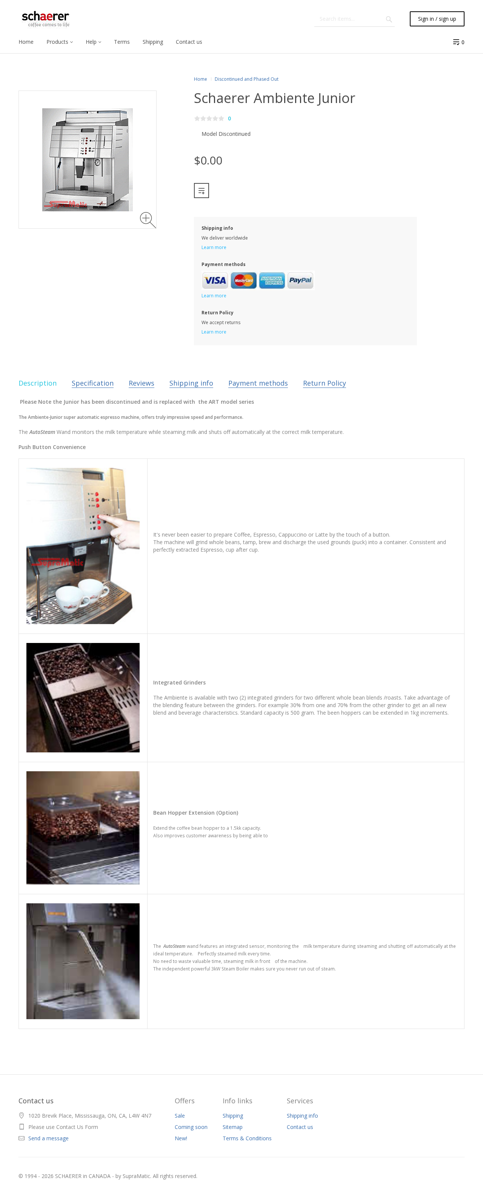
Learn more (214, 247)
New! (181, 1138)
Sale (180, 1115)
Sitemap (233, 1126)
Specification (93, 383)
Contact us (300, 1126)
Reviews (141, 383)
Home (200, 79)
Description (37, 383)
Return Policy (324, 383)
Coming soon (191, 1126)
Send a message (48, 1138)
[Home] (45, 19)
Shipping (233, 1115)
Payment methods (258, 383)
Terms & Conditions (247, 1138)
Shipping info (191, 383)
